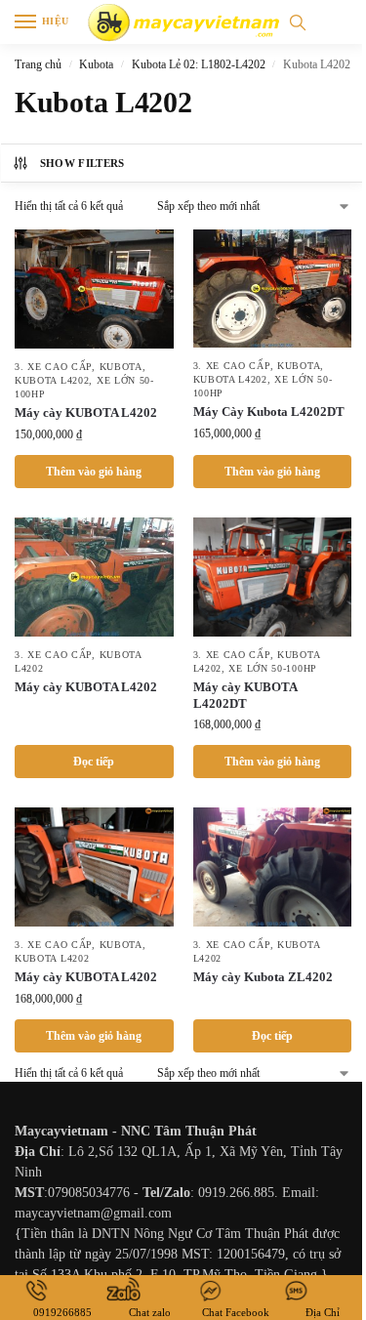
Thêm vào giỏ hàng (94, 471)
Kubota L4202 (52, 380)
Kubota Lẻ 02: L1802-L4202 (198, 64)
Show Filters (82, 163)
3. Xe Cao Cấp (53, 366)
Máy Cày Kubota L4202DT (269, 411)
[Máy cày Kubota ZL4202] (272, 867)
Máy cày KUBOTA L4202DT (245, 695)
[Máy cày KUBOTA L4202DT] (272, 577)
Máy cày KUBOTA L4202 (86, 412)
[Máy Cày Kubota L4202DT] (272, 288)
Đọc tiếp (93, 761)
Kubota (96, 64)
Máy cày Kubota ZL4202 (263, 976)
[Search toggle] (297, 22)
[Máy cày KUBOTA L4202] (94, 289)
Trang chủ (38, 64)
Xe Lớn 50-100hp (272, 668)
